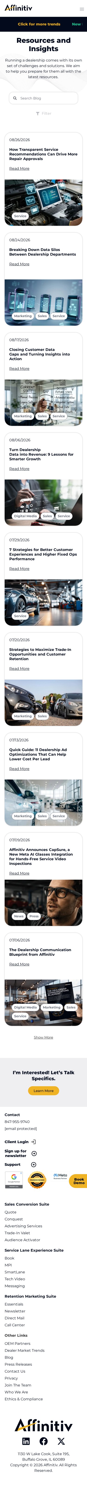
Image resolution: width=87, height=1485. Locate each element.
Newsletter (15, 1311)
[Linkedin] (26, 1441)
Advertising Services (23, 1226)
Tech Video (15, 1279)
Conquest (14, 1219)
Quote (10, 1212)
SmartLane (15, 1272)
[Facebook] (43, 1441)
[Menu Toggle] (82, 9)
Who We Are (16, 1392)
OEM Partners (17, 1343)
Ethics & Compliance (24, 1399)
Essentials (14, 1304)
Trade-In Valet (17, 1233)
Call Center (15, 1325)
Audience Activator (22, 1240)
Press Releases (18, 1364)
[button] (43, 1037)
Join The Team (18, 1385)
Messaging (15, 1286)
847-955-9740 (17, 1122)
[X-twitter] (61, 1441)
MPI (8, 1265)
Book (9, 1258)
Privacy (11, 1378)
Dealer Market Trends (25, 1350)
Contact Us (15, 1371)
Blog (9, 1357)
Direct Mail (14, 1318)
